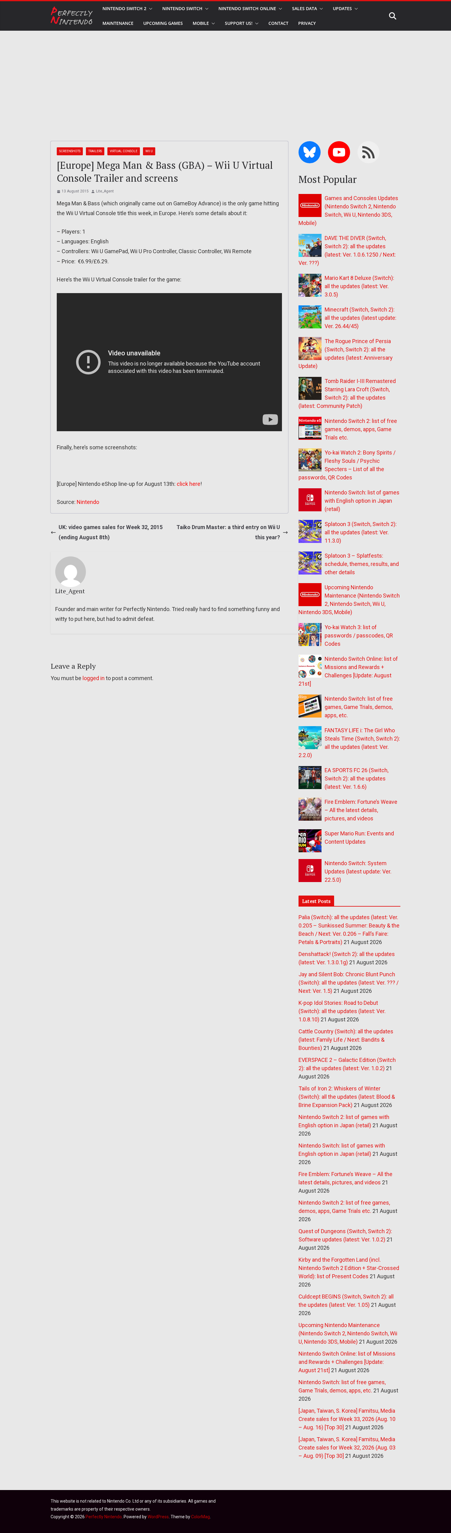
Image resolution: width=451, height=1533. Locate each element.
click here (188, 484)
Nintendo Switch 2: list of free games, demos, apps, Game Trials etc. (361, 429)
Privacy (307, 23)
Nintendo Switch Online (247, 8)
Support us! (238, 23)
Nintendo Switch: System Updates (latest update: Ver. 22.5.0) (358, 871)
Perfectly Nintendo (104, 1516)
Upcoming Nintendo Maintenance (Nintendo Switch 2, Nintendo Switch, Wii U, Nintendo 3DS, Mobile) (348, 1333)
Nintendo (88, 502)
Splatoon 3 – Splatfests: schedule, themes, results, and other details (362, 563)
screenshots (69, 151)
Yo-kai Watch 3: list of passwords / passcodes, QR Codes (359, 635)
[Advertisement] (225, 77)
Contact (278, 23)
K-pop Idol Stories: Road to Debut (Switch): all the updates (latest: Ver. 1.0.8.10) (342, 1011)
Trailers (95, 151)
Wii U (149, 151)
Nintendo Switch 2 (124, 8)
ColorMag (200, 1516)
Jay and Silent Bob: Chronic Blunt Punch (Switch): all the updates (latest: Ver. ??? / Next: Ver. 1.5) (349, 982)
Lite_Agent (105, 191)
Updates (342, 8)
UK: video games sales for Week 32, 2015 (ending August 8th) (111, 532)
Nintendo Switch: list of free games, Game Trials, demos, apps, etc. (359, 706)
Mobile (201, 23)
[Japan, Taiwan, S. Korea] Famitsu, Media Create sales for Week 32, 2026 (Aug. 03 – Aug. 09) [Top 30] (347, 1447)
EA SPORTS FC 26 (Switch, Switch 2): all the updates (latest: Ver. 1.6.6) (356, 778)
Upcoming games (163, 23)
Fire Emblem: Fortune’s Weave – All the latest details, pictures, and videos (361, 810)
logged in (94, 678)
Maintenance (117, 23)
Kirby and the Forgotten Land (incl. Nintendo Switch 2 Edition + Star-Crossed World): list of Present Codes (349, 1267)
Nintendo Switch (182, 8)
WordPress (158, 1516)
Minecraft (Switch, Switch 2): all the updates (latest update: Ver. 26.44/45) (360, 317)
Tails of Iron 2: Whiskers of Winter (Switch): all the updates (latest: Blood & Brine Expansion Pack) (347, 1096)
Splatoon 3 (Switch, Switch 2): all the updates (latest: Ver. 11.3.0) (361, 532)
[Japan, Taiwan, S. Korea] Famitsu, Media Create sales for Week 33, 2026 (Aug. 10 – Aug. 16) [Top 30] (347, 1418)
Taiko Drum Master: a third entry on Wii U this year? (228, 532)
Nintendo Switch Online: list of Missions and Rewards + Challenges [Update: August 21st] (347, 1361)
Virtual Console (123, 151)
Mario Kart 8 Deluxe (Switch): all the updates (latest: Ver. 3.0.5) (359, 286)
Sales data (304, 8)
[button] (149, 8)
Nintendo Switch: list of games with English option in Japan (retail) (362, 500)
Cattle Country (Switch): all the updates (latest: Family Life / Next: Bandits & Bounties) (346, 1039)
